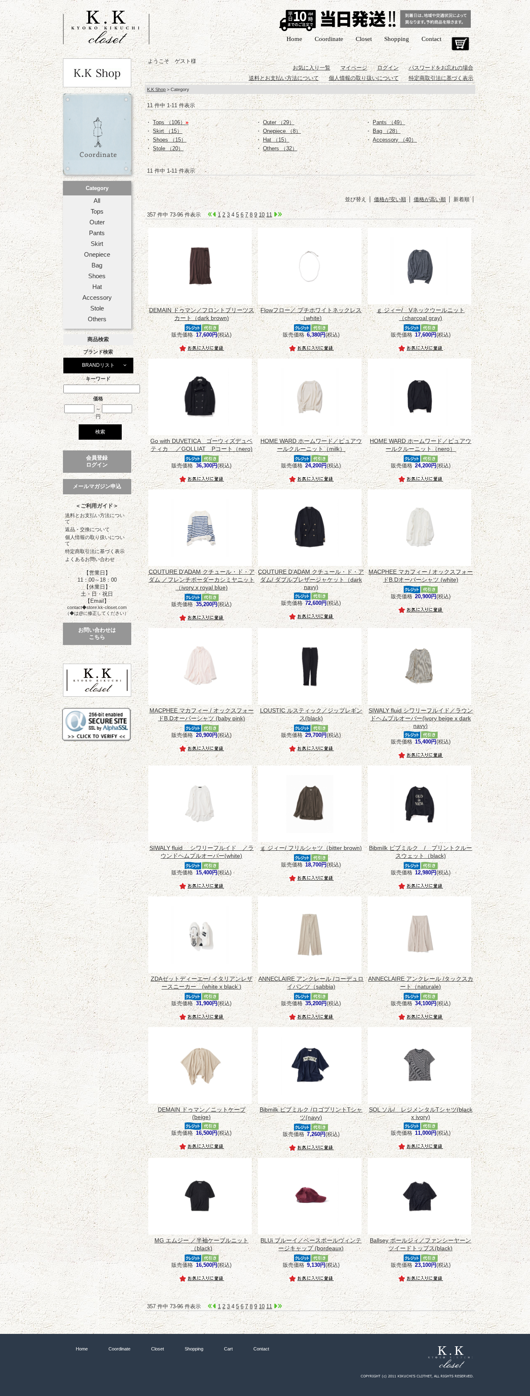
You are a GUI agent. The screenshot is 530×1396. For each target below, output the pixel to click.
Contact (431, 39)
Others (97, 319)
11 (269, 215)
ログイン (388, 68)
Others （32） (280, 148)
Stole (97, 308)
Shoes (97, 276)
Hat (97, 287)
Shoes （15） (169, 140)
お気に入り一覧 (311, 68)
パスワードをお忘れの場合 (441, 68)
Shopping (396, 39)
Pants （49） (389, 122)
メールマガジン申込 (97, 486)
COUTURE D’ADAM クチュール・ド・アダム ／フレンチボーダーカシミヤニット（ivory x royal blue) (202, 579)
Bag (97, 265)
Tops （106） (170, 122)
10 (262, 215)
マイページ (353, 68)
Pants (97, 233)
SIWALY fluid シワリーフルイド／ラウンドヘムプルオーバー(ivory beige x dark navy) (421, 718)
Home (294, 39)
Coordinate (329, 39)
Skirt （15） (167, 131)
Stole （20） (168, 148)
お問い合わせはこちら (97, 633)
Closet (364, 39)
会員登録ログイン (97, 461)
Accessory (97, 297)
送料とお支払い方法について (95, 518)
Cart (460, 44)
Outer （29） (278, 122)
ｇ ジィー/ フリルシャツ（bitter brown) (311, 848)
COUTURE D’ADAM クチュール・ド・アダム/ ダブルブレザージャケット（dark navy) (311, 579)
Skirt (97, 244)
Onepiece (97, 254)
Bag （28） (386, 131)
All (97, 200)
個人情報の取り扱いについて (95, 540)
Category (97, 188)
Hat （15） (276, 140)
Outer (97, 222)
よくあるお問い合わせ (90, 559)
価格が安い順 (390, 199)
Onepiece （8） (282, 131)
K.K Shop (156, 89)
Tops (97, 211)
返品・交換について (87, 529)
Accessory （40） (395, 140)
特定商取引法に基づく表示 (95, 551)
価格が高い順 (430, 199)
